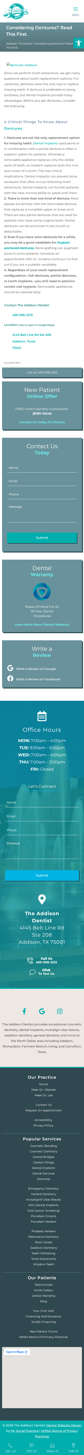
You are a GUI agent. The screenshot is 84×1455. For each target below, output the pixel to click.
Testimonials (44, 1285)
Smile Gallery (43, 1290)
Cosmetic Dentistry (43, 1151)
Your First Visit (43, 1311)
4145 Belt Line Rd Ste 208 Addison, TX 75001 (42, 927)
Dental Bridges (43, 1157)
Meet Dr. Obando (43, 1090)
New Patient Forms (43, 1331)
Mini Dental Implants (44, 1205)
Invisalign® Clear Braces (43, 1199)
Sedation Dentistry (43, 1248)
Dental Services (43, 1173)
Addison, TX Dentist (19, 43)
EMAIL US (52, 1451)
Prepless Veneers (44, 1231)
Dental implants (45, 143)
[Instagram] (60, 1011)
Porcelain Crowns (43, 1216)
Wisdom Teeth (43, 1264)
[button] (75, 9)
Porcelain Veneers (43, 1221)
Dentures (13, 128)
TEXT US (31, 1451)
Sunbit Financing (43, 1322)
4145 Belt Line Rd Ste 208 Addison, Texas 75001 (31, 341)
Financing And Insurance (43, 1316)
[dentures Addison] (22, 64)
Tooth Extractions (43, 1259)
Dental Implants (43, 1168)
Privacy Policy (43, 1125)
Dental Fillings (43, 1162)
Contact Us (44, 1105)
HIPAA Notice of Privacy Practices (43, 1337)
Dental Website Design (64, 1425)
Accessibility (43, 1120)
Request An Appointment (43, 1110)
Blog (43, 1301)
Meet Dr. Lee (44, 1095)
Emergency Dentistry (43, 1188)
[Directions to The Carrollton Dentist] (42, 899)
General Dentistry (43, 1194)
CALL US (10, 1451)
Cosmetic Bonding (43, 1146)
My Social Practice (25, 1431)
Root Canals (43, 1242)
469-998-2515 (22, 315)
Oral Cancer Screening (44, 1210)
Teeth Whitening (43, 1253)
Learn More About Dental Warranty (42, 624)
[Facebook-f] (24, 1011)
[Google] (42, 1011)
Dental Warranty (43, 1296)
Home (43, 1084)
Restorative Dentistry (43, 1237)
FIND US (73, 1451)
